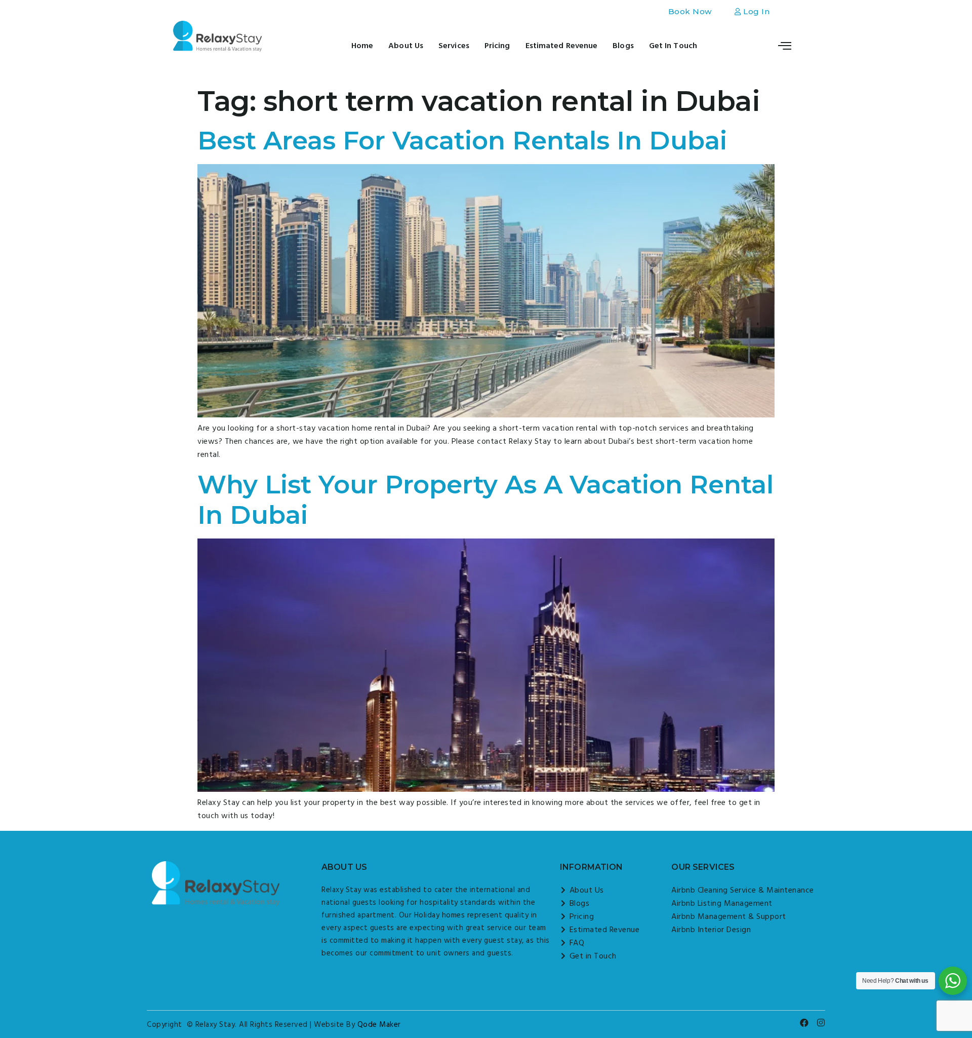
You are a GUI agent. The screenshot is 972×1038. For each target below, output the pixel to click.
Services (453, 45)
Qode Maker (379, 1024)
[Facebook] (804, 1022)
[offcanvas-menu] (785, 45)
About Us (405, 45)
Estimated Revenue (561, 45)
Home (362, 45)
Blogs (623, 45)
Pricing (497, 45)
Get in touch (673, 45)
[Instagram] (821, 1022)
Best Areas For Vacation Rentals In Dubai (465, 140)
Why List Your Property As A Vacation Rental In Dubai (485, 499)
